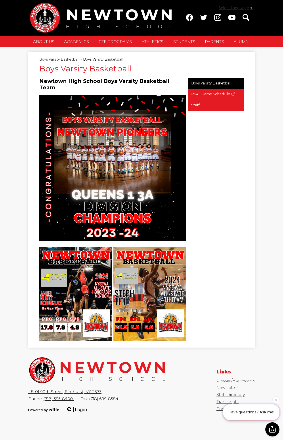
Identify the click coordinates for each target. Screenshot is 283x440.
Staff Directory (230, 394)
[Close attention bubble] (275, 398)
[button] (44, 41)
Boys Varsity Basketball (59, 59)
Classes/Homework (235, 380)
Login (81, 409)
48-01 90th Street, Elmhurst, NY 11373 (64, 391)
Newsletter (227, 387)
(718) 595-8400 (59, 398)
